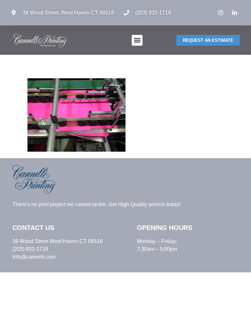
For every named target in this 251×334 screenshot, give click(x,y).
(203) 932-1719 (153, 12)
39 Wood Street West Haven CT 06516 (57, 241)
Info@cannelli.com (34, 257)
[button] (137, 40)
